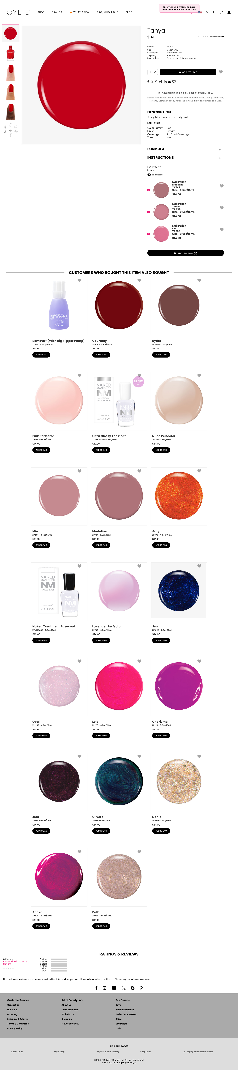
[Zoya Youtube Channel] (114, 987)
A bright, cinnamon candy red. (168, 117)
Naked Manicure (125, 1010)
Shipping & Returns (17, 1019)
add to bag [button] (178, 72)
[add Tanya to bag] (220, 71)
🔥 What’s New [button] (79, 12)
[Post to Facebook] (148, 81)
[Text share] (174, 81)
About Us (66, 1005)
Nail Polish (153, 123)
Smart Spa (121, 1024)
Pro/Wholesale (107, 12)
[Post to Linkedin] (165, 81)
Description (159, 112)
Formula (155, 149)
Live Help (12, 1010)
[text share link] (174, 81)
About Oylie (17, 1052)
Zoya (118, 1005)
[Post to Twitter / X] (152, 81)
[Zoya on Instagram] (105, 987)
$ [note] (176, 194)
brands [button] (57, 12)
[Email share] (169, 81)
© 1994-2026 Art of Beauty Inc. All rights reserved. (119, 1061)
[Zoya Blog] (133, 987)
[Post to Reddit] (160, 81)
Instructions (160, 157)
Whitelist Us (68, 1014)
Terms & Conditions (18, 1024)
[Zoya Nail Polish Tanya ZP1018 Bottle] (10, 33)
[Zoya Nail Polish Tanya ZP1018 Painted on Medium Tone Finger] (10, 92)
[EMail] (169, 81)
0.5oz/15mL (162, 50)
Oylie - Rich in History (108, 1052)
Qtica (119, 1019)
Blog (129, 12)
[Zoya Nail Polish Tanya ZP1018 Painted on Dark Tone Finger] (10, 111)
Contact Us (13, 1005)
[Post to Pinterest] (156, 81)
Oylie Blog (59, 1052)
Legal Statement (70, 1010)
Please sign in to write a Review (16, 962)
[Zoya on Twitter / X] (123, 987)
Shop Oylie (145, 1052)
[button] (18, 12)
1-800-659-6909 (70, 1024)
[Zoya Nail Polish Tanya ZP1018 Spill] (10, 53)
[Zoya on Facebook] (96, 987)
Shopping (67, 1019)
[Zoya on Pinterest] (141, 987)
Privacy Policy (15, 1029)
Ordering (12, 1014)
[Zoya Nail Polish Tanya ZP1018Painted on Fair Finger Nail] (10, 72)
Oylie (118, 1029)
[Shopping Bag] (229, 12)
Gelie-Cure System (126, 1014)
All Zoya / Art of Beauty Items (198, 1052)
